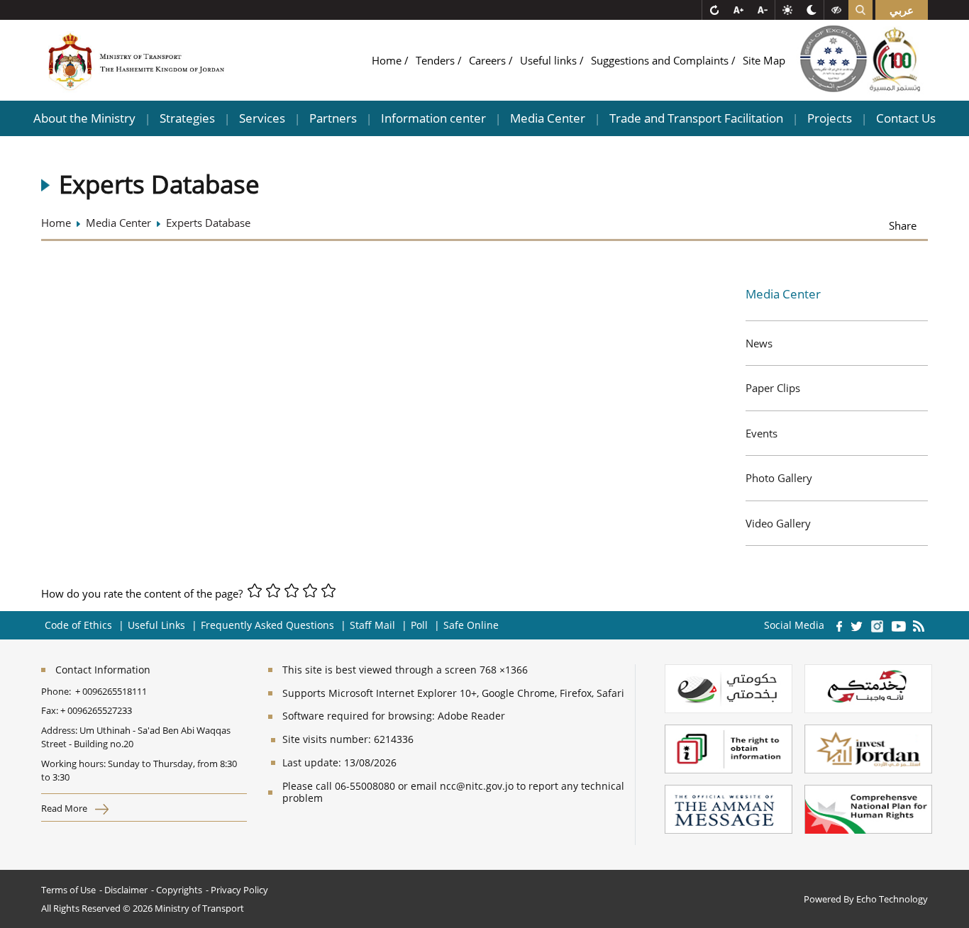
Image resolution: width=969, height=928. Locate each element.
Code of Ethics (78, 625)
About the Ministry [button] (84, 118)
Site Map (764, 60)
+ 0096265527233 (96, 710)
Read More (65, 808)
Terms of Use (68, 889)
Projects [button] (829, 118)
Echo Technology (892, 899)
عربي (902, 10)
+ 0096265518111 (111, 691)
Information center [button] (433, 118)
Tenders (437, 60)
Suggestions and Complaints (661, 60)
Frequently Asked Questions (267, 625)
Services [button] (262, 118)
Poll (419, 625)
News (759, 343)
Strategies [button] (187, 118)
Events (761, 433)
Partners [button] (333, 118)
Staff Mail (372, 625)
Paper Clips (773, 388)
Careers (489, 60)
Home (388, 60)
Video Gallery (778, 523)
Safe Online (471, 625)
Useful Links (156, 625)
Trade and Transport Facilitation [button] (696, 118)
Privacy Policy (239, 889)
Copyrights (179, 889)
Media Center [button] (547, 118)
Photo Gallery (779, 478)
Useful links (550, 60)
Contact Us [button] (906, 118)
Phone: (58, 691)
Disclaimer (126, 889)
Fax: (49, 710)
